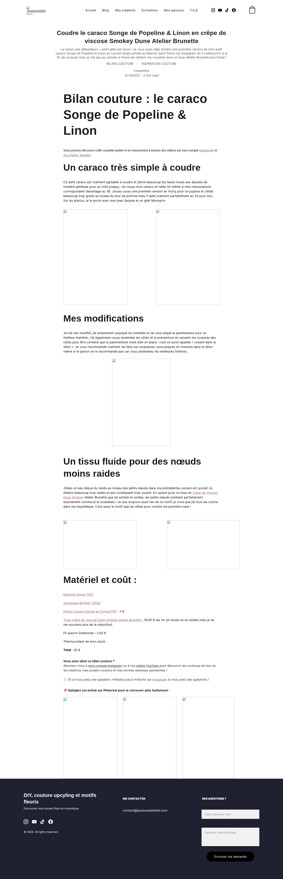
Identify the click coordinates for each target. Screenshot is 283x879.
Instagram (206, 150)
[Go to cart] (252, 10)
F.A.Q (194, 10)
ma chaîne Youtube (77, 155)
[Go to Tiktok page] (228, 10)
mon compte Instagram (105, 666)
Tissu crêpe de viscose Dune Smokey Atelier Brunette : (103, 620)
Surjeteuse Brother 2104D (82, 603)
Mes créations (125, 10)
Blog (105, 10)
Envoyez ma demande (230, 856)
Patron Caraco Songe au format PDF (90, 611)
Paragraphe (210, 825)
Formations (150, 10)
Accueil (90, 10)
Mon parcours (174, 10)
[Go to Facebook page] (234, 10)
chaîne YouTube (147, 666)
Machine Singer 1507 (78, 594)
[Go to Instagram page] (214, 10)
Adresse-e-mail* (213, 807)
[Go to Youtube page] (221, 10)
